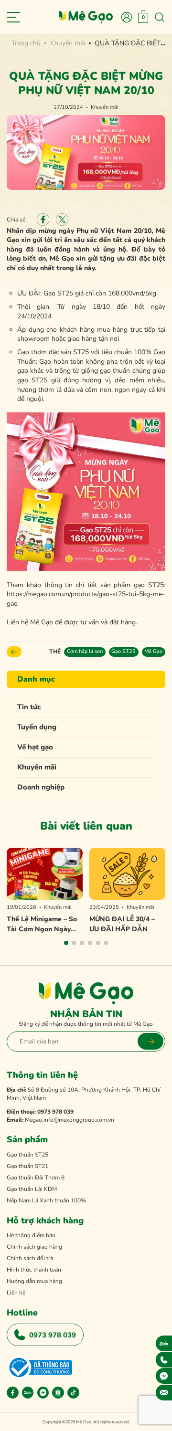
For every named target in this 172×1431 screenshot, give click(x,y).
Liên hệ (16, 1292)
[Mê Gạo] (86, 17)
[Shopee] (58, 1393)
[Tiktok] (73, 1393)
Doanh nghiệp (40, 787)
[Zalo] (28, 1393)
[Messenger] (43, 1393)
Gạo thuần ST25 (27, 1154)
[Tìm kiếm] (159, 17)
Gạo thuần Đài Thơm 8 (35, 1177)
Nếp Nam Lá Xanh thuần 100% (46, 1200)
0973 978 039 (55, 1111)
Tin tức (29, 707)
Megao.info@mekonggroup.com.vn (69, 1120)
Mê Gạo (153, 651)
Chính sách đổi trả (30, 1258)
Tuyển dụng (36, 727)
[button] (66, 943)
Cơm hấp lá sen (85, 651)
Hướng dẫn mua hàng (34, 1281)
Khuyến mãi (36, 767)
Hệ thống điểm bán (31, 1235)
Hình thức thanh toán (34, 1269)
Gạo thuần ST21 (27, 1166)
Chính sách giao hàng (34, 1247)
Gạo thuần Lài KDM (32, 1189)
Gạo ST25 (123, 651)
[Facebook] (13, 1393)
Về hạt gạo (35, 747)
